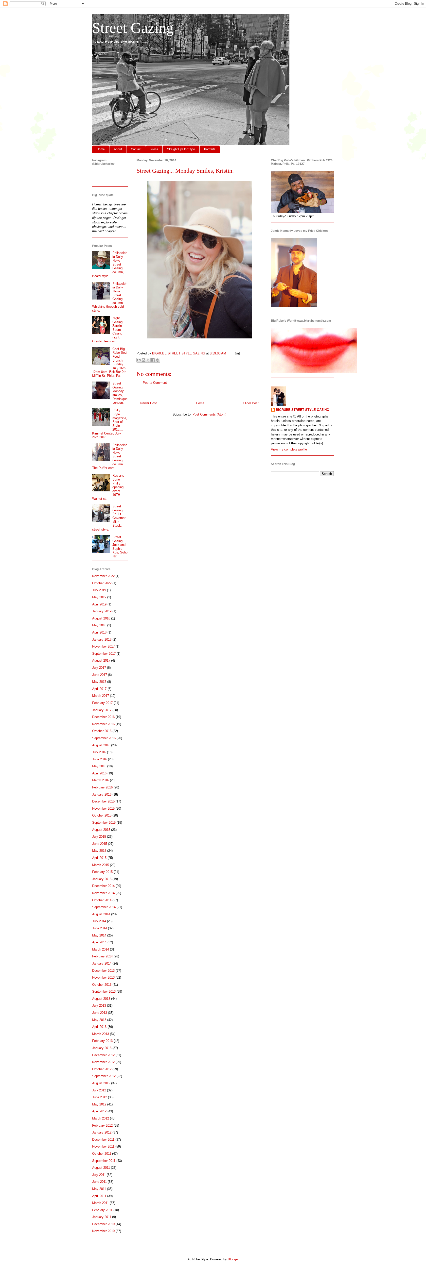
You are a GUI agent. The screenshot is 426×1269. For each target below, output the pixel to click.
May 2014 (99, 935)
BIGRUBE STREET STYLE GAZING (302, 410)
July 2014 (99, 921)
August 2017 (101, 660)
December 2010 (103, 1224)
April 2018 (99, 632)
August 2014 (101, 914)
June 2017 (99, 675)
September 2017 (104, 653)
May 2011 (99, 1189)
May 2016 (99, 766)
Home (101, 149)
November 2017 (103, 646)
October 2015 (101, 815)
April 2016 (99, 773)
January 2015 (101, 879)
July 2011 (99, 1175)
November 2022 (103, 576)
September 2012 (104, 1076)
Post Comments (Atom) (209, 414)
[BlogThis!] (143, 360)
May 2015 (99, 850)
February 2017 (102, 703)
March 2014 (100, 949)
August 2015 (101, 830)
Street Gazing (133, 28)
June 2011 (99, 1182)
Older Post (251, 403)
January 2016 (101, 794)
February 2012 (102, 1125)
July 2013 (99, 1005)
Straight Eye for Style (181, 149)
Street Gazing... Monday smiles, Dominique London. (119, 393)
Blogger (233, 1259)
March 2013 (100, 1034)
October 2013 (101, 984)
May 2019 (99, 597)
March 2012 (100, 1118)
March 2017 (100, 696)
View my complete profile (289, 449)
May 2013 (99, 1020)
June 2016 (99, 759)
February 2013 (102, 1041)
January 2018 (101, 639)
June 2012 (99, 1097)
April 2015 (99, 858)
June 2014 (99, 928)
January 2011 (101, 1217)
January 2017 (101, 710)
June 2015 (99, 844)
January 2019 (101, 611)
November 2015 (103, 808)
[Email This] (138, 360)
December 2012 (103, 1055)
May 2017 (99, 682)
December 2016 (103, 717)
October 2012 (101, 1069)
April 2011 (99, 1196)
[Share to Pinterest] (157, 360)
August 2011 (101, 1167)
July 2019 (99, 590)
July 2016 (99, 752)
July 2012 (99, 1090)
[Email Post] (236, 353)
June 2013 (99, 1013)
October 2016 (101, 731)
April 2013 (99, 1027)
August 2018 (101, 618)
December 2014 (103, 886)
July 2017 (99, 667)
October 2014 (101, 900)
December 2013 (103, 970)
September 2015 (104, 822)
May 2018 (99, 625)
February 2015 (102, 872)
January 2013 (101, 1048)
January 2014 (101, 963)
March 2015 (100, 865)
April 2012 (99, 1111)
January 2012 (101, 1132)
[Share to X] (148, 360)
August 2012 (101, 1083)
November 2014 (103, 893)
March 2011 (100, 1203)
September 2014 (104, 907)
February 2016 (102, 787)
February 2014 (102, 956)
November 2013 (103, 977)
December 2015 (103, 801)
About (118, 149)
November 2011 (103, 1146)
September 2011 (103, 1161)
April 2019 (99, 604)
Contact (136, 149)
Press (154, 149)
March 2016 (100, 780)
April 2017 (99, 689)
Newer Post (148, 403)
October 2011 (101, 1153)
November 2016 (103, 724)
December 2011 (103, 1139)
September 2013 (104, 991)
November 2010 (103, 1231)
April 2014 (99, 942)
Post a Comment (155, 382)
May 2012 (99, 1104)
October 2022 (101, 583)
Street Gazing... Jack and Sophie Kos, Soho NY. (119, 546)
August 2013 (101, 999)
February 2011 (102, 1210)
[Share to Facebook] (152, 360)
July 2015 (99, 836)
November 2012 (103, 1062)
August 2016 (101, 745)
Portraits (209, 149)
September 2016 (104, 738)
